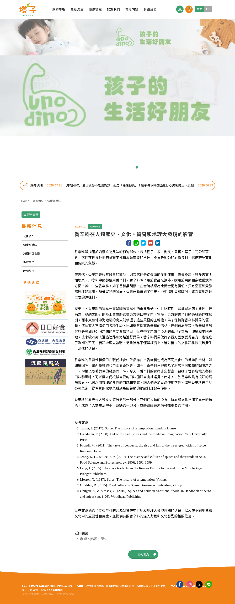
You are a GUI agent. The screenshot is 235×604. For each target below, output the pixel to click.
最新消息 (38, 201)
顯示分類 (32, 214)
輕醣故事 (28, 271)
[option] (117, 77)
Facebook (180, 584)
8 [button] (137, 167)
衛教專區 (28, 262)
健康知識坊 (54, 201)
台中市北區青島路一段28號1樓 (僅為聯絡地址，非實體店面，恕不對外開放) (125, 586)
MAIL (174, 586)
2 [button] (104, 167)
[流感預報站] (45, 371)
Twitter (199, 584)
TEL (24, 586)
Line (208, 584)
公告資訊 (28, 236)
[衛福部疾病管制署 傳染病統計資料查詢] (45, 352)
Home (25, 201)
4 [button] (115, 167)
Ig (189, 584)
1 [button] (98, 167)
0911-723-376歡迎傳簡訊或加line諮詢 (50, 586)
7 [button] (131, 167)
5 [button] (120, 167)
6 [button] (126, 167)
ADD (80, 586)
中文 (199, 9)
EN (208, 9)
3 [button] (109, 167)
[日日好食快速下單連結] (45, 304)
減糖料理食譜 (31, 253)
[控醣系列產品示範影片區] (45, 328)
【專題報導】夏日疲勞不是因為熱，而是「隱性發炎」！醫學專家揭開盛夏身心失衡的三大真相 (94, 185)
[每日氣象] (45, 342)
